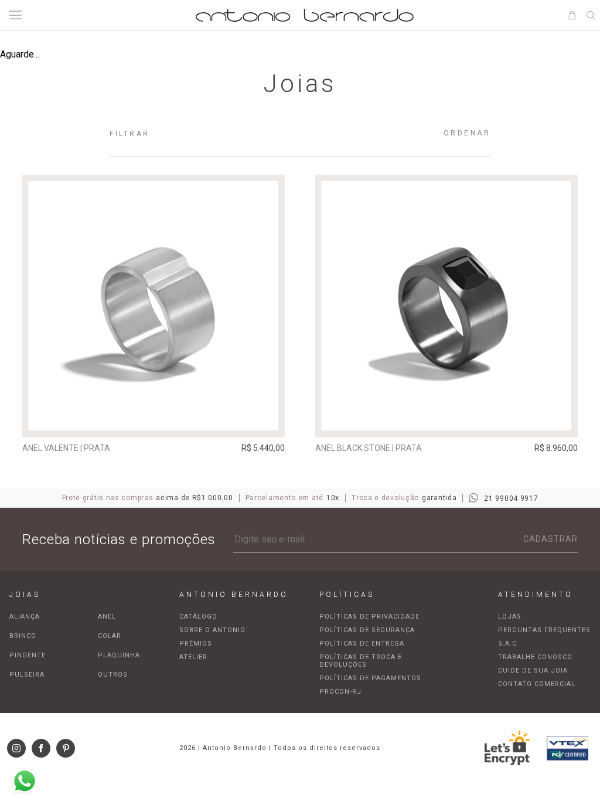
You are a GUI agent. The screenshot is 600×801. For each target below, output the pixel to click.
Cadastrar (550, 539)
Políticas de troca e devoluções (360, 660)
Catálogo (198, 616)
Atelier (193, 657)
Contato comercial (536, 684)
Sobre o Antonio (212, 630)
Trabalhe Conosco (535, 657)
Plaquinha (119, 655)
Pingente (27, 655)
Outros (113, 674)
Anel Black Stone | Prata (368, 448)
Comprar (154, 420)
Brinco (22, 636)
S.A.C (507, 643)
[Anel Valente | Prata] (153, 306)
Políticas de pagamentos (370, 678)
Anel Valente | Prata (66, 448)
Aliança (24, 616)
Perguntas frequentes (544, 630)
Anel (107, 616)
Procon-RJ (340, 691)
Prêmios (195, 643)
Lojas (509, 616)
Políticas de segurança (367, 630)
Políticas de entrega (361, 643)
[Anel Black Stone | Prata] (446, 306)
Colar (109, 636)
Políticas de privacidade (369, 616)
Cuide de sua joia (533, 670)
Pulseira (27, 674)
